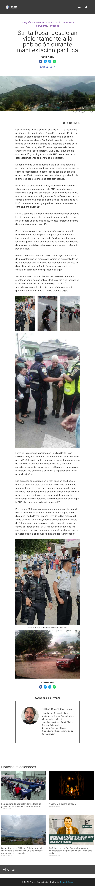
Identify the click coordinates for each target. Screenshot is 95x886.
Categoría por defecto (32, 22)
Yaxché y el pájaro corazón (62, 804)
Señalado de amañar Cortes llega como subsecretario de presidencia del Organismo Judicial (70, 850)
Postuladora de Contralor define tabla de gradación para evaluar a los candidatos (21, 805)
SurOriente (41, 25)
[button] (79, 7)
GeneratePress (66, 882)
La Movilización (53, 22)
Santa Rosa (68, 22)
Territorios (53, 25)
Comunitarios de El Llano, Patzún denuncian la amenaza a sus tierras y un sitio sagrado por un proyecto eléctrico (22, 850)
